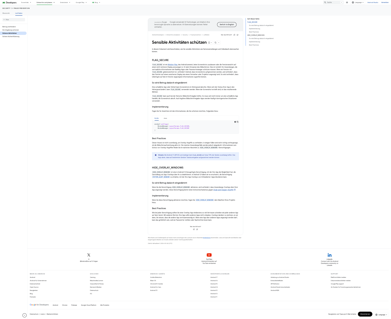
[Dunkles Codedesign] (235, 122)
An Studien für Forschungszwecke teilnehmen (346, 287)
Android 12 (213, 294)
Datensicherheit (35, 284)
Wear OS (153, 280)
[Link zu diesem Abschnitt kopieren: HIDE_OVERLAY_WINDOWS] (185, 168)
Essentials (25, 2)
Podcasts (33, 297)
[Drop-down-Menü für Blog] (100, 2)
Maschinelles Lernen (96, 280)
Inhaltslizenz (207, 238)
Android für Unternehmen (38, 280)
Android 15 (213, 284)
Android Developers (158, 35)
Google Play (80, 2)
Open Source (34, 287)
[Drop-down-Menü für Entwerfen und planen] (55, 2)
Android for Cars (155, 287)
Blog (96, 2)
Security (6, 8)
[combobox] (333, 2)
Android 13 (213, 290)
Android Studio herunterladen (280, 287)
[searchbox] (13, 19)
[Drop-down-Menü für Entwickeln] (70, 2)
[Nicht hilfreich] (237, 34)
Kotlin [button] (157, 118)
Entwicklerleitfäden (277, 280)
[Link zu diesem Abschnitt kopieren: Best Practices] (168, 138)
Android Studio (372, 2)
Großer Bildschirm (156, 277)
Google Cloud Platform (88, 305)
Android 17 (213, 277)
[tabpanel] (195, 127)
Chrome (64, 305)
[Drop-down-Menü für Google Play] (87, 2)
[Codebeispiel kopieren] (237, 122)
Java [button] (165, 118)
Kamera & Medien (96, 287)
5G (91, 294)
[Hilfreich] (234, 34)
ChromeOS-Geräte (156, 284)
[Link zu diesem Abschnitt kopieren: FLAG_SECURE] (171, 60)
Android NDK (275, 290)
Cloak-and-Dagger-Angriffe (223, 190)
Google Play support (337, 284)
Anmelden (385, 2)
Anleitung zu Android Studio (280, 277)
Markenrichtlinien (52, 314)
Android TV (153, 290)
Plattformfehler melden (338, 277)
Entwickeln (64, 2)
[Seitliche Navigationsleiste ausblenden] (25, 315)
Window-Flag (172, 65)
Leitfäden (18, 13)
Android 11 (213, 297)
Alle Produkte (104, 305)
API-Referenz (275, 284)
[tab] (156, 118)
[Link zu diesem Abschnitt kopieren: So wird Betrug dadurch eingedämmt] (189, 83)
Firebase (74, 305)
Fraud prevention (22, 8)
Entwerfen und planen (44, 2)
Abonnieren (365, 314)
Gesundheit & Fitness (97, 284)
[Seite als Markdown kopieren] (215, 42)
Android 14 (214, 287)
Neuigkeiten (34, 290)
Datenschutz (94, 290)
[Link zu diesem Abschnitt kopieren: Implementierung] (170, 107)
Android (32, 277)
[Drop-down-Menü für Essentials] (31, 2)
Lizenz (43, 314)
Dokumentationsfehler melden (341, 280)
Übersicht (6, 13)
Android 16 (214, 280)
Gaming (92, 277)
